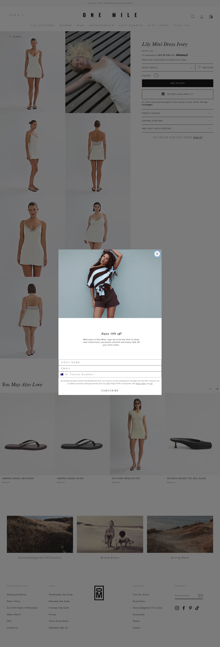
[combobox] (63, 374)
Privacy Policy (141, 383)
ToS (151, 383)
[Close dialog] (157, 254)
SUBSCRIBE (110, 390)
